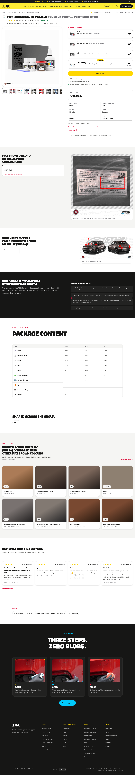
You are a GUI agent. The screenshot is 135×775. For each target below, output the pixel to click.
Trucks (44, 746)
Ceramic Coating (41, 6)
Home (3, 12)
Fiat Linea (29, 613)
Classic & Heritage (47, 739)
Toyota (65, 736)
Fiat (19, 12)
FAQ (89, 6)
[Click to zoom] (32, 57)
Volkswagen (66, 729)
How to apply (68, 6)
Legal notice (109, 729)
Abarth (16, 422)
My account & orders (90, 729)
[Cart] (117, 6)
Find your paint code (55, 6)
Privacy (108, 746)
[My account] (112, 6)
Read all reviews (7, 588)
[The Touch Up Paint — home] (6, 6)
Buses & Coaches (47, 750)
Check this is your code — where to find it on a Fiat (83, 127)
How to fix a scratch (90, 739)
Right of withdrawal (111, 736)
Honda (65, 739)
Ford (64, 743)
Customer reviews (80, 6)
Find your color (126, 6)
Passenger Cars (46, 732)
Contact (86, 757)
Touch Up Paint (29, 6)
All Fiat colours (18, 613)
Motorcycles (45, 736)
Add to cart (100, 73)
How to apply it (72, 130)
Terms (107, 732)
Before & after (88, 750)
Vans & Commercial (47, 743)
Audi (64, 746)
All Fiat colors (126, 459)
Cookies (108, 750)
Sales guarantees (89, 753)
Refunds (108, 743)
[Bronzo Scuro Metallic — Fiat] (12, 91)
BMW (64, 732)
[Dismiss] (129, 1)
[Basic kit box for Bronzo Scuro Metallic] (5, 91)
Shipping (108, 739)
